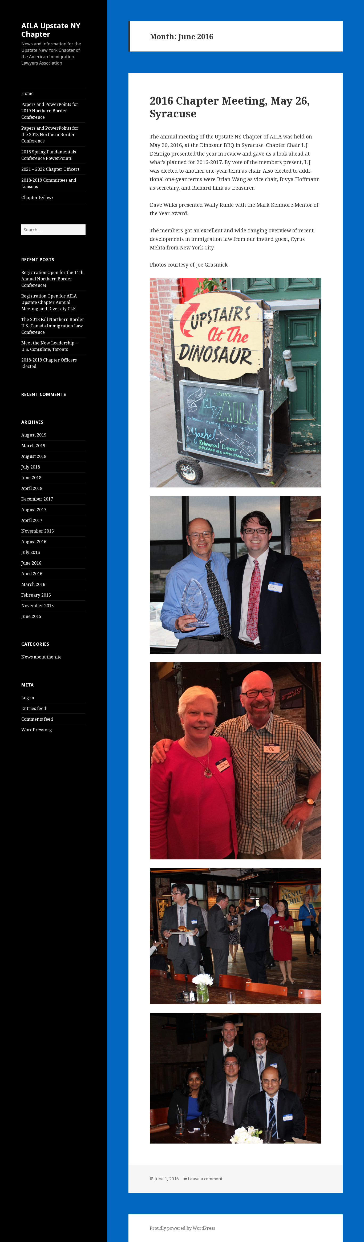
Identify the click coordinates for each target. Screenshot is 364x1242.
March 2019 (33, 446)
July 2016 (30, 552)
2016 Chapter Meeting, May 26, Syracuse (230, 106)
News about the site (41, 657)
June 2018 (31, 478)
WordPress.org (36, 730)
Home (27, 93)
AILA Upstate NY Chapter (50, 30)
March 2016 (33, 584)
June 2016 (31, 563)
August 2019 (33, 435)
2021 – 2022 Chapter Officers (50, 169)
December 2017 (37, 499)
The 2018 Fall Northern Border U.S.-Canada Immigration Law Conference (52, 325)
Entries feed (33, 708)
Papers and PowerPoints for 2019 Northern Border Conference (49, 110)
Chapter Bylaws (37, 197)
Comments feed (37, 719)
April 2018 (31, 488)
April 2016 (31, 574)
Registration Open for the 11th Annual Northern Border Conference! (52, 278)
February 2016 (36, 595)
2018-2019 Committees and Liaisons (48, 183)
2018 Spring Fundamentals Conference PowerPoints (48, 155)
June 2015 (31, 616)
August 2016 (33, 542)
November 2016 (37, 531)
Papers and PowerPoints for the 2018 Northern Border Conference (49, 134)
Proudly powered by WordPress (182, 1228)
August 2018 (33, 456)
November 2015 (37, 606)
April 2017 (31, 520)
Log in (27, 698)
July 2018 (30, 467)
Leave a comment (205, 1179)
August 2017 (33, 510)
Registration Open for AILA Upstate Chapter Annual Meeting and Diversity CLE (49, 302)
